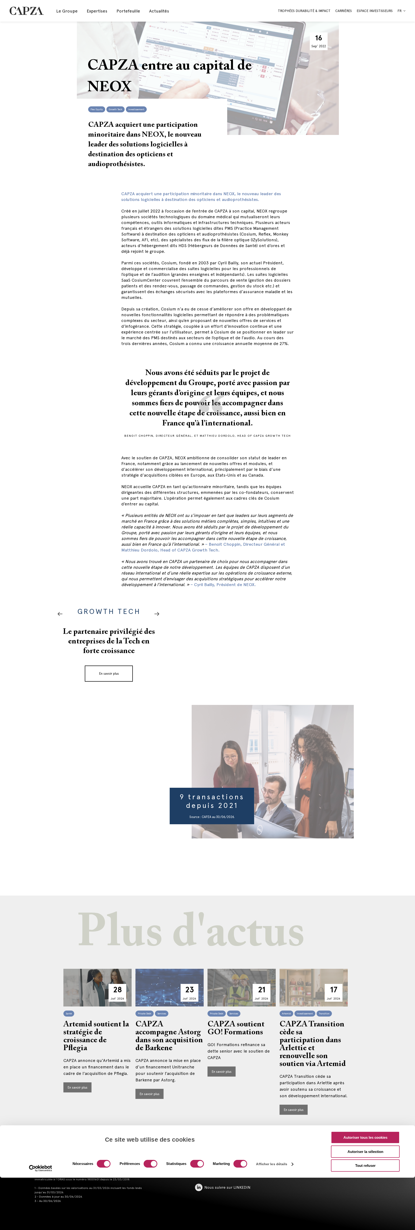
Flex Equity (97, 109)
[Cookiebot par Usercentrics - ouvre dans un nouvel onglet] (41, 1168)
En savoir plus (109, 683)
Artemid (286, 1013)
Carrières (343, 11)
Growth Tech (115, 109)
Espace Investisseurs (375, 11)
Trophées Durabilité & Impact (304, 11)
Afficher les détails (271, 1164)
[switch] (150, 1164)
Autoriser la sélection (365, 1152)
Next (60, 614)
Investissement (136, 109)
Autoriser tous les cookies (365, 1137)
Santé (69, 1013)
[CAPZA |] (27, 11)
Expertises (97, 10)
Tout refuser (365, 1165)
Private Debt (144, 1013)
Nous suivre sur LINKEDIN (227, 1187)
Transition (324, 1013)
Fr (399, 11)
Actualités (159, 10)
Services (161, 1013)
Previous (156, 614)
